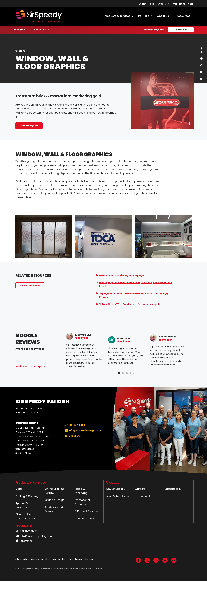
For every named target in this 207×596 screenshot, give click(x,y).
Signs (22, 51)
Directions (75, 435)
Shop (191, 3)
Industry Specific (84, 518)
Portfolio (143, 16)
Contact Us (179, 3)
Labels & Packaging (81, 491)
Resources (183, 16)
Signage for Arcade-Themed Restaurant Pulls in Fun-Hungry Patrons (134, 295)
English (142, 3)
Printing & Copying (27, 496)
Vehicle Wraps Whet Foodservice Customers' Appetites (131, 304)
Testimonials (143, 496)
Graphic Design (54, 500)
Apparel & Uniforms (21, 505)
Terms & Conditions (40, 559)
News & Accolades (117, 496)
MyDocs (161, 3)
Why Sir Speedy (115, 489)
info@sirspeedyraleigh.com (85, 430)
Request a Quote (154, 29)
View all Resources (30, 285)
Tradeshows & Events (54, 509)
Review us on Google (28, 366)
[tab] (119, 373)
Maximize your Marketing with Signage (121, 275)
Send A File (181, 29)
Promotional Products (82, 502)
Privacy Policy (22, 559)
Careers (140, 489)
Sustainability (173, 489)
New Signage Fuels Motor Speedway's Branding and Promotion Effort (135, 284)
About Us (163, 16)
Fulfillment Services (86, 511)
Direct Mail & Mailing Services (25, 516)
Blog (152, 3)
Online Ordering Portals (54, 491)
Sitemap (88, 559)
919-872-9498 (41, 29)
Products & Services (117, 16)
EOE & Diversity (75, 559)
